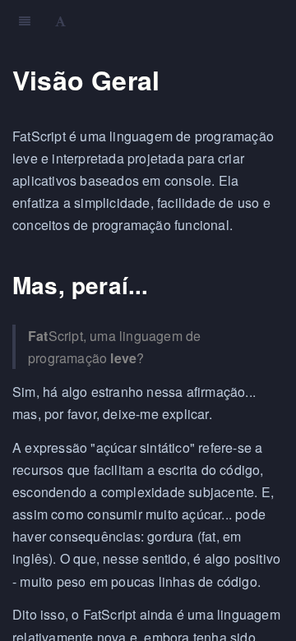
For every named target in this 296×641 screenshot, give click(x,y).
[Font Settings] (60, 20)
